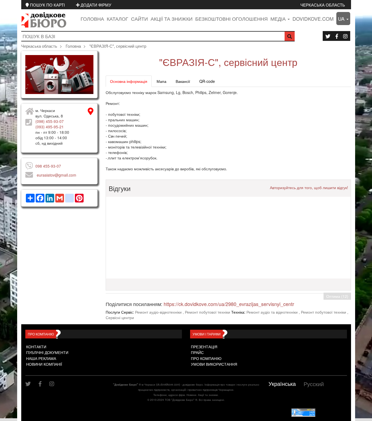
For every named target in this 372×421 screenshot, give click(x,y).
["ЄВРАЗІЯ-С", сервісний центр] (59, 74)
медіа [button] (278, 18)
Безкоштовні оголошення (231, 18)
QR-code (207, 81)
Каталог (117, 18)
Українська (282, 383)
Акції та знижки (172, 18)
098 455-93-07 (48, 166)
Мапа (161, 81)
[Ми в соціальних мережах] (328, 36)
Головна (92, 18)
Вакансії (183, 81)
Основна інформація (128, 81)
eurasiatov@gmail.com (56, 175)
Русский (314, 384)
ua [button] (342, 18)
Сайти (139, 18)
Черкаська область (322, 5)
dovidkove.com (313, 18)
